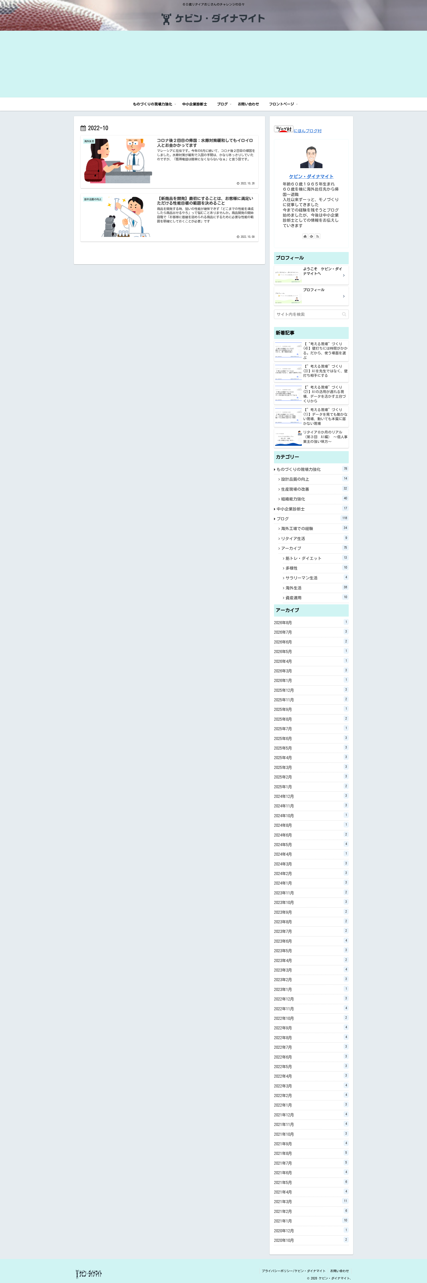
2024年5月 (310, 844)
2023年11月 (310, 892)
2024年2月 (310, 873)
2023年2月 (310, 979)
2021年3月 (310, 1201)
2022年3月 (310, 1085)
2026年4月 (310, 661)
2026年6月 (310, 641)
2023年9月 (310, 912)
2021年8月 (310, 1153)
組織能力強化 (314, 498)
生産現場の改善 (314, 489)
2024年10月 (310, 815)
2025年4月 (310, 757)
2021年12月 (310, 1114)
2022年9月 (310, 1027)
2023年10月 (310, 902)
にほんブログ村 (308, 131)
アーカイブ (314, 548)
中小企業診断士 (312, 508)
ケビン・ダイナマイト (311, 176)
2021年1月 (310, 1220)
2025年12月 (310, 690)
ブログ (312, 518)
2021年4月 (310, 1192)
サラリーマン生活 (316, 577)
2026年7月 (310, 632)
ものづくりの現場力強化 (312, 469)
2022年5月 (310, 1066)
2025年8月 (310, 719)
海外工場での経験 (314, 528)
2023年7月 (310, 931)
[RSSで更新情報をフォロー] (317, 236)
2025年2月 (310, 777)
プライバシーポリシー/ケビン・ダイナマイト (294, 1271)
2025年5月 (310, 748)
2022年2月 (310, 1095)
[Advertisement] (213, 64)
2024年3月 (310, 863)
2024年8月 (310, 825)
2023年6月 (310, 941)
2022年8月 (310, 1037)
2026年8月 (310, 622)
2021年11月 (310, 1124)
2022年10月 (310, 1018)
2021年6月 (310, 1172)
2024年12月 (310, 796)
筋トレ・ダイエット (316, 558)
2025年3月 (310, 767)
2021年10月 (310, 1134)
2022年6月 (310, 1057)
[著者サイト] (305, 236)
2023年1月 (310, 989)
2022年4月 (310, 1076)
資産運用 (316, 597)
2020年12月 (310, 1230)
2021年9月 (310, 1143)
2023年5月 (310, 950)
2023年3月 (310, 970)
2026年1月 (310, 680)
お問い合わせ (339, 1271)
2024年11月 (310, 805)
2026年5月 (310, 651)
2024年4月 (310, 854)
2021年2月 (310, 1211)
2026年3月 (310, 670)
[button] (344, 314)
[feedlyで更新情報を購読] (311, 236)
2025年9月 (310, 709)
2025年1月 (310, 786)
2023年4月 (310, 960)
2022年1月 (310, 1105)
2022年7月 (310, 1047)
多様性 (316, 568)
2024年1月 (310, 883)
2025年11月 (310, 699)
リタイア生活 (314, 538)
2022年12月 (310, 999)
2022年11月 (310, 1008)
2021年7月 (310, 1163)
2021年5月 (310, 1182)
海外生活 (316, 587)
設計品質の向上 (314, 479)
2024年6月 (310, 835)
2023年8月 (310, 921)
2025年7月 (310, 728)
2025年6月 (310, 738)
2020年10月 (310, 1240)
